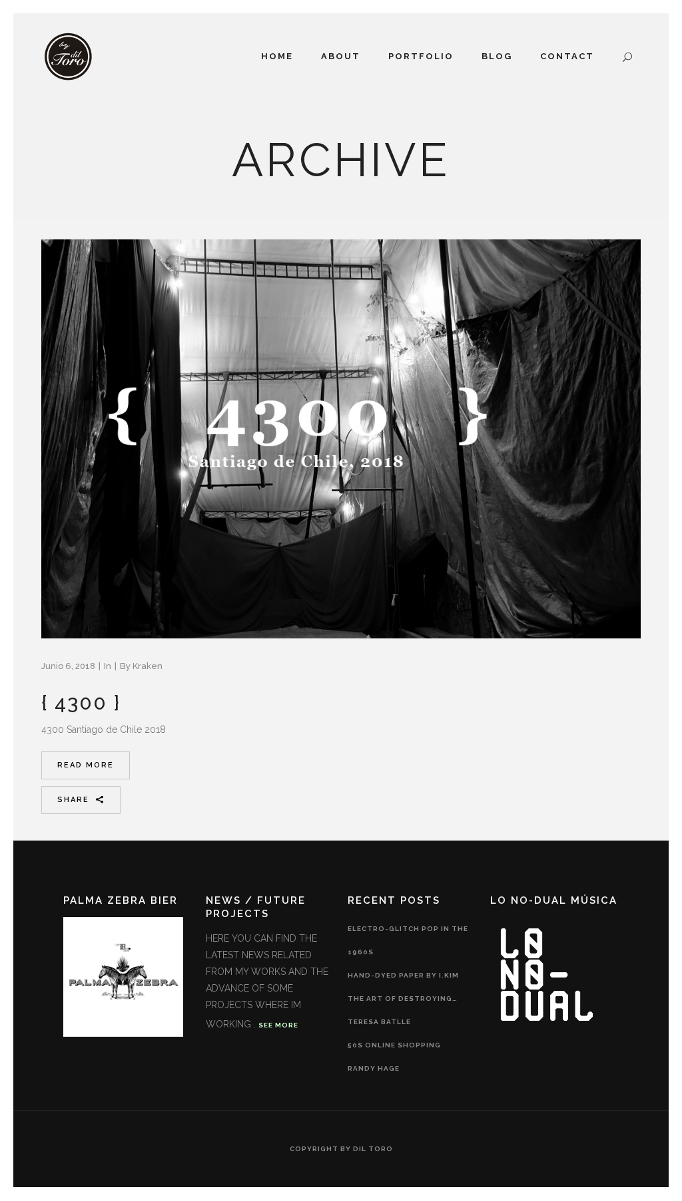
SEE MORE (278, 1025)
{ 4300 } (81, 702)
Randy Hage (374, 1068)
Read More (85, 765)
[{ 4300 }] (341, 438)
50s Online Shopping (394, 1045)
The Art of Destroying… (403, 998)
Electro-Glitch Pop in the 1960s (408, 940)
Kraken (148, 666)
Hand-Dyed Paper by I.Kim (403, 975)
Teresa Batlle (379, 1021)
